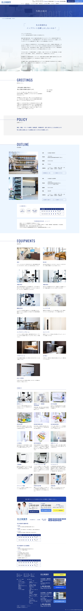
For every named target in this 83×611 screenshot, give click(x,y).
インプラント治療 (20, 579)
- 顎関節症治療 (31, 592)
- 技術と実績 (19, 580)
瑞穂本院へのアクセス (58, 172)
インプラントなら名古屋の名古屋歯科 (6, 18)
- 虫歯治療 (30, 581)
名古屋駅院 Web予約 (79, 1)
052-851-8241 (50, 160)
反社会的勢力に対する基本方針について (22, 607)
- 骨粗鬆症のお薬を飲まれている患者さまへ (22, 586)
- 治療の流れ (19, 587)
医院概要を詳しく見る (46, 172)
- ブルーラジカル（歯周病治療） (33, 594)
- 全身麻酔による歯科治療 (32, 584)
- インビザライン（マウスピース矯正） (33, 597)
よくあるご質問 (47, 3)
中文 (81, 3)
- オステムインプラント (21, 583)
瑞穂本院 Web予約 (71, 1)
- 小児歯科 (30, 588)
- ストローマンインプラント (21, 582)
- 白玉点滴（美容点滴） (32, 600)
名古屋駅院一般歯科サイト (47, 199)
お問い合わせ (27, 576)
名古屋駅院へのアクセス (59, 199)
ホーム (22, 3)
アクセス (52, 3)
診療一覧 (30, 579)
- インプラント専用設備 (21, 581)
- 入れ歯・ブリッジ (31, 587)
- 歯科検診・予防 (31, 586)
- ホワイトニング (31, 599)
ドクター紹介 (27, 573)
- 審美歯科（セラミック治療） (33, 595)
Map (42, 581)
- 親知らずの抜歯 (31, 591)
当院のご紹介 (20, 575)
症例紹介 (57, 3)
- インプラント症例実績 (21, 589)
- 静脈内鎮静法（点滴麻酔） (32, 585)
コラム (33, 575)
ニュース (33, 573)
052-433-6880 (50, 187)
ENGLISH (77, 3)
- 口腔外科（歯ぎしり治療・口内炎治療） (33, 590)
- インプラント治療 (31, 580)
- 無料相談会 (19, 588)
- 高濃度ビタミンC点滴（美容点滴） (33, 601)
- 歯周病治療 (30, 593)
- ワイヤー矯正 (31, 598)
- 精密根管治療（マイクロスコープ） (33, 583)
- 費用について (20, 584)
